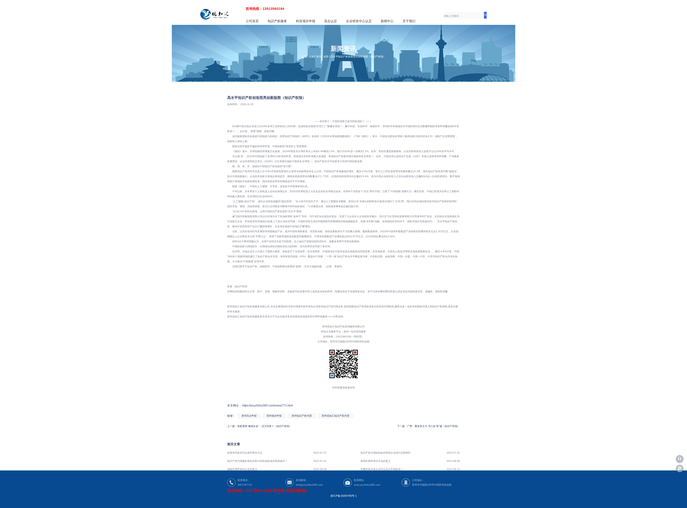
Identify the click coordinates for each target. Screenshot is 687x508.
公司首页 (252, 21)
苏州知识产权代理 (302, 415)
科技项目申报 (305, 21)
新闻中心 (387, 21)
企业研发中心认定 (359, 21)
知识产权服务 (277, 21)
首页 (304, 56)
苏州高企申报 (249, 415)
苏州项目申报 (274, 415)
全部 (325, 56)
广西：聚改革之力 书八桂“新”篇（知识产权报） (433, 426)
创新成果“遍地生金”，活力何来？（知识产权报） (264, 426)
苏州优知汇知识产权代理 (335, 415)
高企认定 (330, 21)
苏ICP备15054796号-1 (343, 495)
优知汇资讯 (315, 56)
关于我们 (409, 21)
